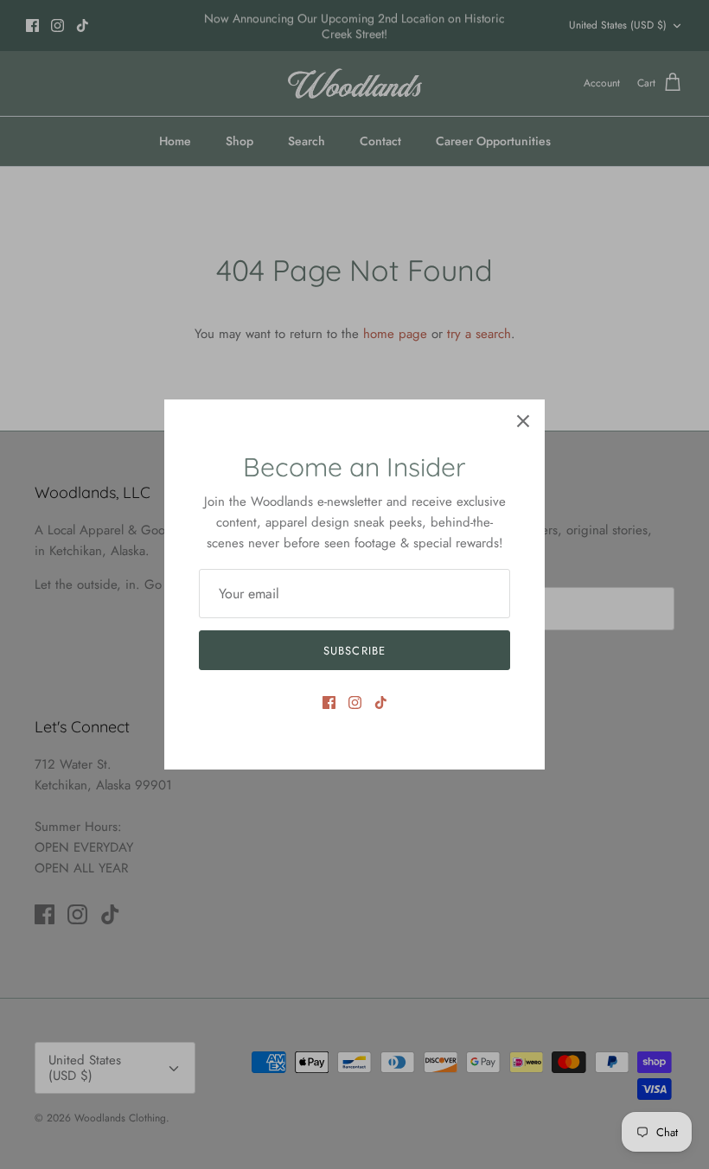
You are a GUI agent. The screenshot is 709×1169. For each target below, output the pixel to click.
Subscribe (354, 650)
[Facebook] (329, 702)
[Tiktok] (380, 702)
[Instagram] (354, 702)
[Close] (523, 421)
